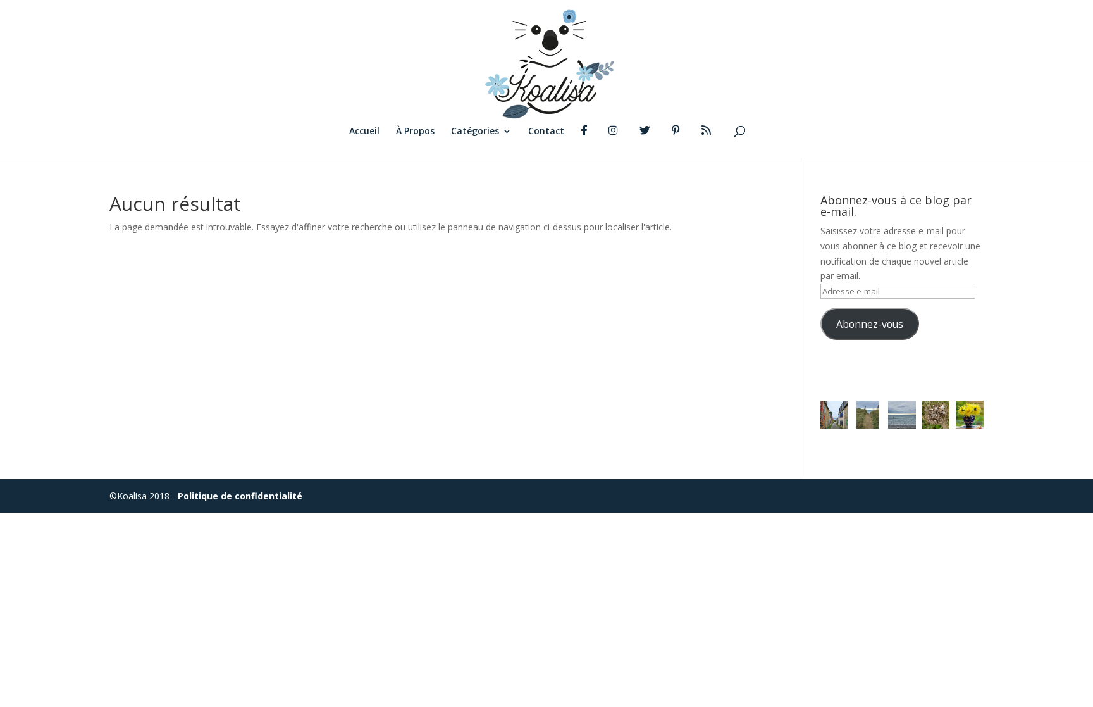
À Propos (415, 132)
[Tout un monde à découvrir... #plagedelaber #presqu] (936, 415)
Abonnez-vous (869, 324)
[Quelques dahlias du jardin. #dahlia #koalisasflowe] (970, 415)
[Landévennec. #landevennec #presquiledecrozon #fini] (834, 415)
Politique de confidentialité (240, 496)
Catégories (475, 132)
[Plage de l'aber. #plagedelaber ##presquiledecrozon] (902, 415)
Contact (546, 132)
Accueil (364, 132)
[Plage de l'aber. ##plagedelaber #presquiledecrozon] (868, 415)
